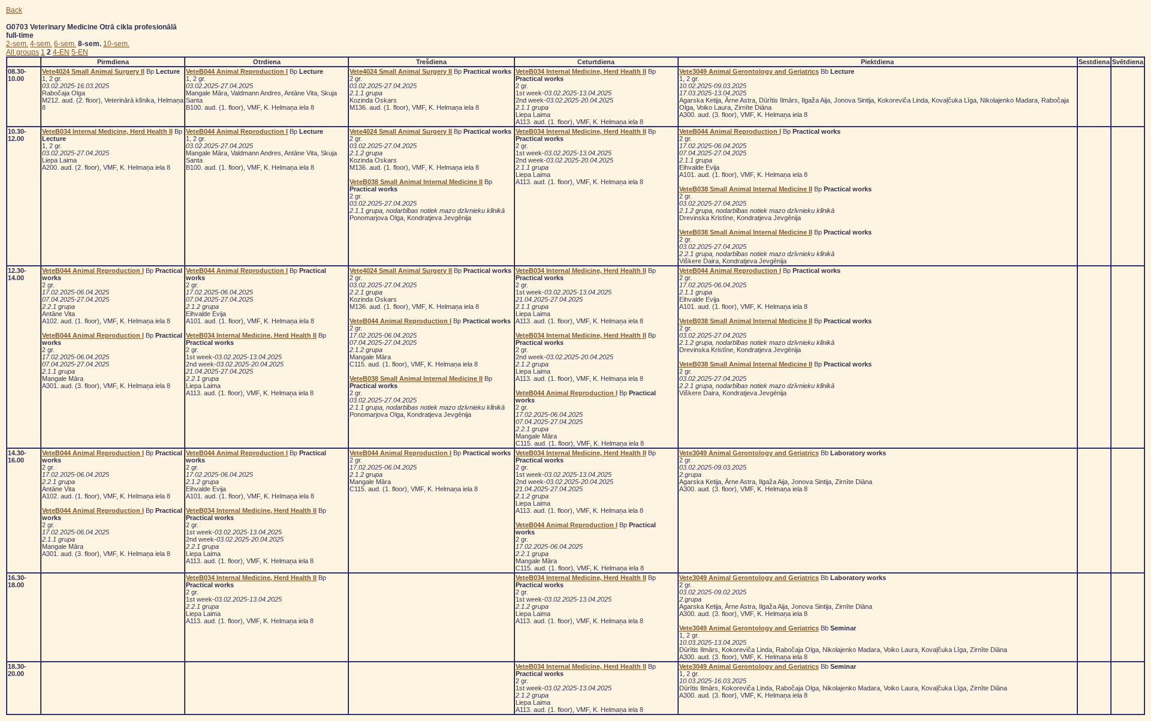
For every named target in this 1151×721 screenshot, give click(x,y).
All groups (22, 52)
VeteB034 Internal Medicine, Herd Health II (581, 71)
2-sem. (17, 44)
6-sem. (65, 44)
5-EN (79, 52)
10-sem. (116, 44)
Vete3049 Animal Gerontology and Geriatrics (749, 71)
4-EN (61, 52)
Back (14, 10)
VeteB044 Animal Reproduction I (237, 71)
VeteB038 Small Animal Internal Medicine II (416, 181)
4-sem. (41, 44)
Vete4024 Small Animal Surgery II (93, 71)
